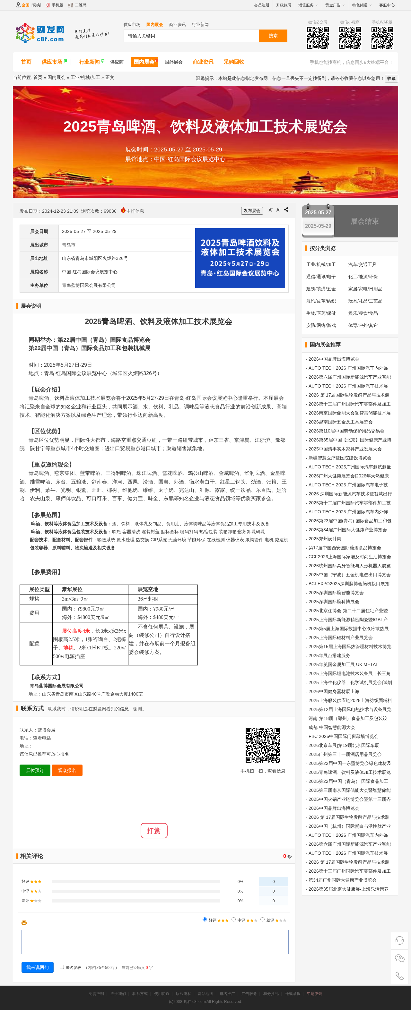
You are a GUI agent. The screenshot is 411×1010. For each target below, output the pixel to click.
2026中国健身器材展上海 (334, 691)
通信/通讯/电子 (321, 276)
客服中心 (387, 5)
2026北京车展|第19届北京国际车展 (344, 745)
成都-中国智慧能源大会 (332, 727)
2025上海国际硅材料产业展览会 (341, 637)
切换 (36, 5)
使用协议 (162, 993)
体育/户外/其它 (363, 325)
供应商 (117, 61)
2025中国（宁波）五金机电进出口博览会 (350, 574)
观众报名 (67, 770)
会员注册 (261, 5)
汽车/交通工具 (362, 264)
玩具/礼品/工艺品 (365, 301)
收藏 (391, 78)
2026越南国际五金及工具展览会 (341, 421)
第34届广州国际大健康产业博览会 (343, 880)
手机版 (57, 5)
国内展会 (154, 24)
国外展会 (174, 61)
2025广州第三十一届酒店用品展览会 (345, 754)
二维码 (80, 5)
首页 (26, 61)
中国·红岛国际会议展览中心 (90, 271)
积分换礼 (271, 993)
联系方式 (140, 993)
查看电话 (42, 737)
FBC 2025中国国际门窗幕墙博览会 (344, 736)
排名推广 (227, 993)
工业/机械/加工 (85, 77)
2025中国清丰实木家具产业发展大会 (345, 448)
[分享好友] (286, 209)
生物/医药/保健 (321, 313)
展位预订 (35, 770)
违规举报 (293, 993)
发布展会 (252, 210)
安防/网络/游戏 (321, 325)
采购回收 (234, 61)
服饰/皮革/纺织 (321, 301)
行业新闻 (200, 24)
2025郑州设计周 (325, 538)
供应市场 (132, 24)
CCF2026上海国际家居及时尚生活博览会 (350, 556)
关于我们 (118, 993)
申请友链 (314, 993)
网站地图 (205, 993)
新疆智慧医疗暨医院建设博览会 (340, 457)
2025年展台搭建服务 (329, 655)
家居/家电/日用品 (365, 288)
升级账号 (284, 5)
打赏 (154, 830)
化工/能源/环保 (363, 276)
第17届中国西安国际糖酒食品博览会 (345, 547)
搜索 (273, 35)
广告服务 (249, 993)
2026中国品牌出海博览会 (334, 359)
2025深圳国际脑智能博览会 (336, 592)
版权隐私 (183, 993)
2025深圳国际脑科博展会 (334, 601)
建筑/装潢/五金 (321, 288)
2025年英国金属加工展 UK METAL (343, 664)
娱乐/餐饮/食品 (363, 313)
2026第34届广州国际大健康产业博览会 (348, 529)
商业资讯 (177, 24)
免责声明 (96, 993)
